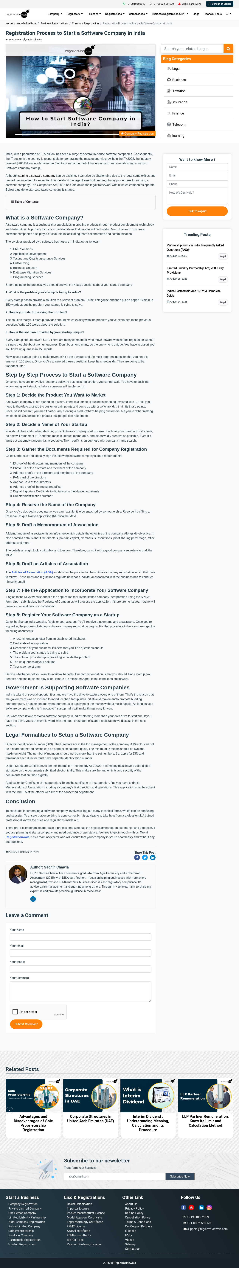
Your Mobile (17, 962)
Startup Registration (21, 1244)
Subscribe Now (180, 1176)
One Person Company (22, 1213)
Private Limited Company (25, 1208)
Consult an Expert (221, 3)
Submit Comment (26, 1024)
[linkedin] (201, 1207)
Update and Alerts (191, 3)
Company (54, 14)
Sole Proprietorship (21, 1231)
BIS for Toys (75, 1240)
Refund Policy (134, 1213)
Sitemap (130, 1244)
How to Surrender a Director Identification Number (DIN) (205, 1121)
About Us (131, 1204)
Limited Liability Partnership (27, 1217)
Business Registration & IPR (169, 14)
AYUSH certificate (78, 1231)
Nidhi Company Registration (26, 1222)
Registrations (113, 14)
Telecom (93, 14)
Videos (129, 1240)
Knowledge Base (26, 23)
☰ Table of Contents (24, 201)
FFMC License (76, 1226)
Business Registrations (54, 23)
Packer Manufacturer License (86, 1213)
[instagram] (209, 1207)
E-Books (130, 1231)
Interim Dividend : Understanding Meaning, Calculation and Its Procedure (90, 1123)
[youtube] (191, 1207)
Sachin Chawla (34, 39)
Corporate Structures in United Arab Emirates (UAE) (33, 1118)
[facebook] (183, 1207)
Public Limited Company (24, 1226)
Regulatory (74, 14)
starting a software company (36, 175)
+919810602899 (135, 3)
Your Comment (19, 978)
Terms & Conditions (138, 1222)
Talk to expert (197, 211)
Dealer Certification (79, 1204)
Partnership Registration (24, 1240)
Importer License (78, 1208)
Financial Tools (213, 14)
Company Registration (85, 23)
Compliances (137, 14)
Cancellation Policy (137, 1217)
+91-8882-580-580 (163, 3)
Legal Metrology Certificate (85, 1222)
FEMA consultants (79, 1235)
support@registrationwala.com (207, 1229)
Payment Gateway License (84, 1244)
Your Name (17, 930)
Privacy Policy (134, 1208)
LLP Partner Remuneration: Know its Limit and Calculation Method (148, 1121)
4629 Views (14, 39)
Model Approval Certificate (84, 1217)
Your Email (17, 946)
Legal (223, 256)
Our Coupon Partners (138, 1226)
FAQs (128, 1235)
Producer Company (20, 1235)
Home (9, 23)
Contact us (132, 1249)
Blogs (196, 14)
